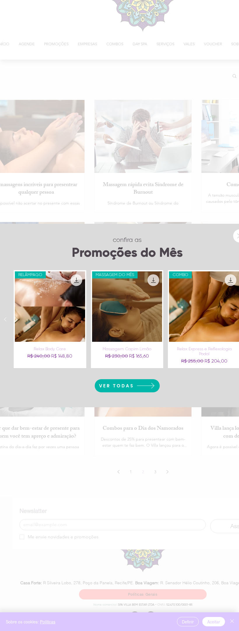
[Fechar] (232, 621)
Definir (188, 622)
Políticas (47, 622)
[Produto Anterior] (5, 319)
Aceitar (213, 622)
